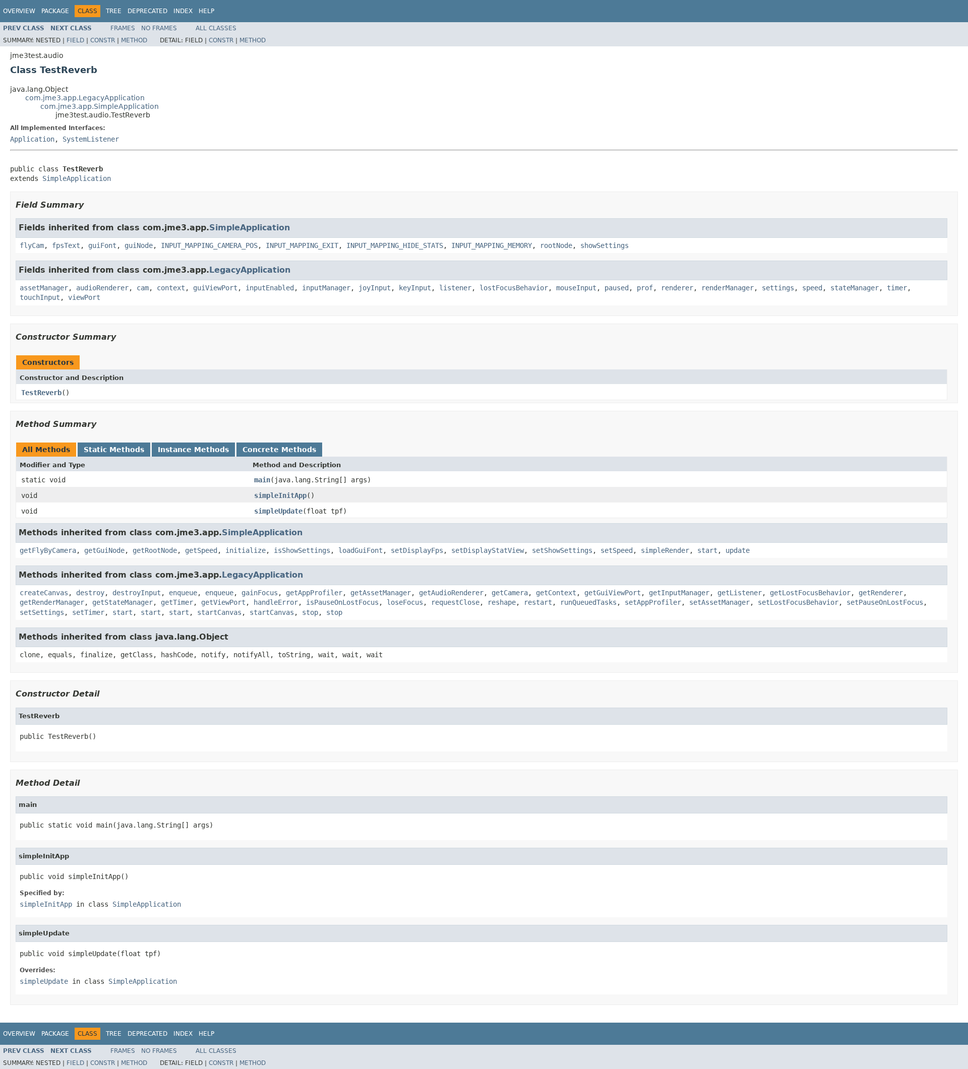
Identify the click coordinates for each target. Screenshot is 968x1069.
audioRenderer (102, 288)
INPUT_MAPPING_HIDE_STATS (394, 245)
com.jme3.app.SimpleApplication (99, 106)
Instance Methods (193, 450)
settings (778, 288)
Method (134, 40)
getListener (739, 593)
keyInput (415, 288)
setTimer (88, 612)
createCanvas (44, 593)
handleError (276, 602)
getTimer (177, 602)
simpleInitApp (280, 495)
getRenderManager (52, 602)
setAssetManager (719, 602)
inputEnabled (270, 288)
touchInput (40, 297)
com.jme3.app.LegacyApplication (85, 98)
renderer (677, 288)
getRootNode (155, 550)
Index (183, 11)
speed (812, 288)
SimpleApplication (76, 178)
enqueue (183, 593)
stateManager (854, 288)
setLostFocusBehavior (798, 602)
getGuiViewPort (612, 593)
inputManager (326, 288)
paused (616, 288)
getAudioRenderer (451, 593)
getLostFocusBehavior (810, 593)
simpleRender (665, 550)
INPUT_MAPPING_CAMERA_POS (209, 245)
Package (55, 11)
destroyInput (136, 593)
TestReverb (41, 393)
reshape (502, 602)
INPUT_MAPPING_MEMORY (491, 245)
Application (32, 139)
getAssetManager (380, 593)
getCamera (510, 593)
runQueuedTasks (588, 602)
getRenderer (881, 593)
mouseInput (576, 288)
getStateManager (122, 602)
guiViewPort (215, 288)
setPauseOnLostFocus (884, 602)
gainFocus (259, 593)
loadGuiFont (360, 550)
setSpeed (616, 550)
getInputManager (679, 593)
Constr (102, 40)
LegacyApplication (249, 270)
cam (143, 288)
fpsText (66, 245)
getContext (556, 593)
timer (897, 288)
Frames (122, 28)
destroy (90, 593)
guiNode (139, 245)
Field (75, 40)
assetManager (44, 288)
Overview (19, 11)
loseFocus (405, 602)
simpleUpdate (278, 511)
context (171, 288)
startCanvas (219, 612)
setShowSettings (562, 550)
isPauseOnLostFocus (342, 602)
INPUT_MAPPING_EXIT (302, 245)
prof (645, 288)
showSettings (604, 245)
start (707, 550)
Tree (114, 11)
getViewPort (223, 602)
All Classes (216, 28)
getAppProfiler (314, 593)
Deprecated (147, 11)
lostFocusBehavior (513, 288)
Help (206, 11)
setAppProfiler (653, 602)
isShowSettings (302, 550)
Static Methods (114, 450)
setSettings (42, 612)
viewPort (84, 297)
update (737, 550)
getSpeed (201, 550)
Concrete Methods (279, 450)
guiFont (102, 245)
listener (455, 288)
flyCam (32, 245)
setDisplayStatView (487, 550)
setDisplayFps (417, 550)
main (262, 480)
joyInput (374, 288)
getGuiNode (104, 550)
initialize (245, 550)
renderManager (727, 288)
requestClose (455, 602)
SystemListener (91, 139)
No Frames (159, 28)
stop (310, 612)
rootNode (556, 245)
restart (538, 602)
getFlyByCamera (48, 550)
